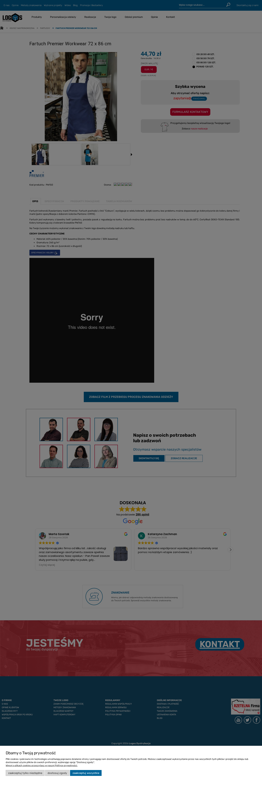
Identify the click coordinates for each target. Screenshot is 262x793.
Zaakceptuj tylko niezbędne (25, 773)
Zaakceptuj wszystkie (86, 773)
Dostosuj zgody (57, 773)
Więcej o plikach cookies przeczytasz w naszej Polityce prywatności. (42, 765)
